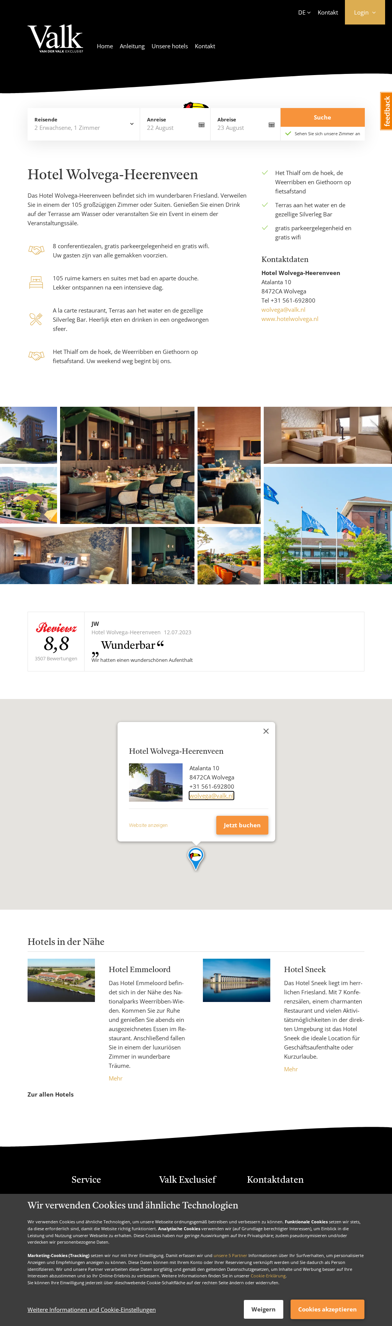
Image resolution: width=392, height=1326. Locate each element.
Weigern (264, 1309)
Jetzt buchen (242, 825)
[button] (196, 859)
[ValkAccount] (55, 43)
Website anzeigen (148, 825)
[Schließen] (266, 731)
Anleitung (132, 46)
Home (105, 46)
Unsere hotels (170, 46)
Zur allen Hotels (51, 1094)
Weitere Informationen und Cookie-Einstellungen (92, 1309)
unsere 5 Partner (230, 1255)
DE (301, 12)
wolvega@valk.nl (283, 309)
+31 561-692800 (293, 300)
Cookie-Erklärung (268, 1276)
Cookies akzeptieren (327, 1309)
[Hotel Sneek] (236, 1016)
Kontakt (328, 12)
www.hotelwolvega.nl (289, 318)
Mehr (115, 1078)
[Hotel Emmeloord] (61, 1021)
